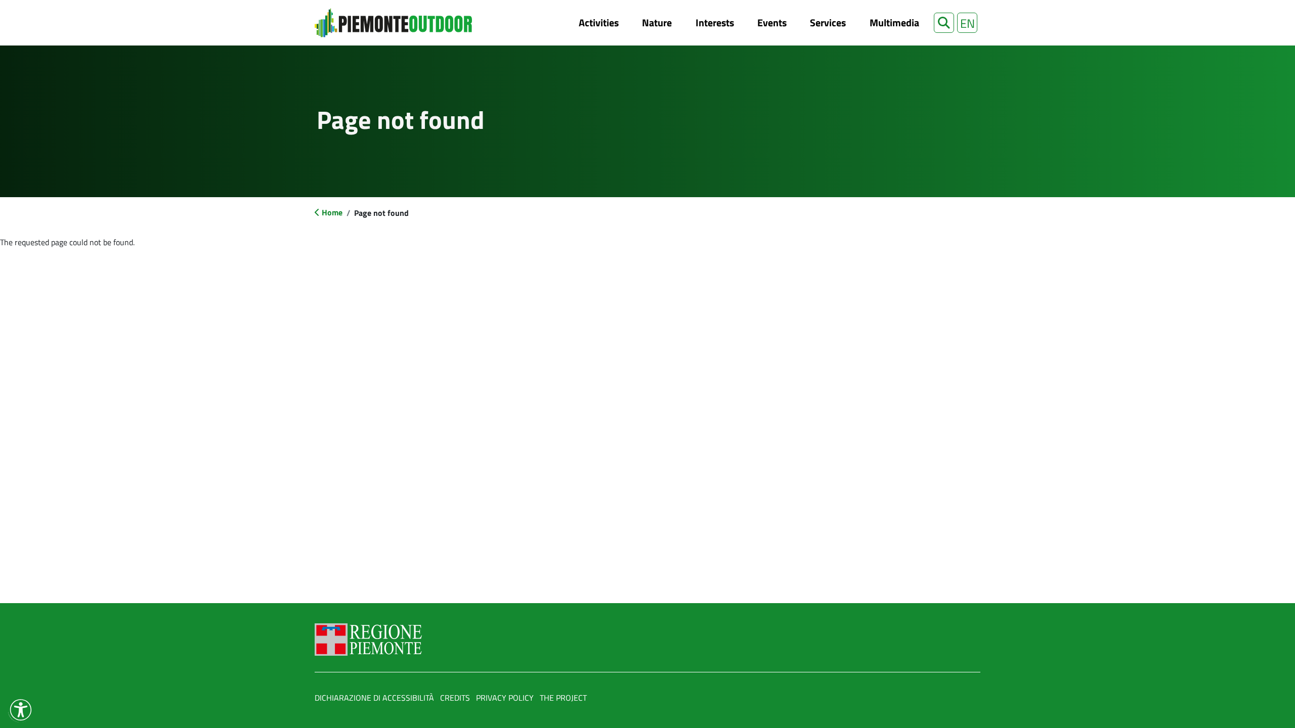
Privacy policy (505, 698)
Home (332, 212)
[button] (944, 23)
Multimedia (894, 22)
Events (772, 22)
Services (828, 22)
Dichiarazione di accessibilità (374, 698)
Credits (455, 698)
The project (563, 698)
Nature (657, 22)
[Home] (393, 23)
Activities (599, 22)
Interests (715, 22)
